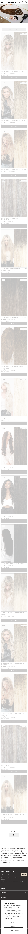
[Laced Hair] (14, 2)
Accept (13, 922)
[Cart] (22, 2)
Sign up (24, 874)
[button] (14, 835)
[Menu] (2, 2)
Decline (13, 926)
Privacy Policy (8, 918)
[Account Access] (25, 2)
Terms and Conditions (20, 881)
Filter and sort (13, 29)
